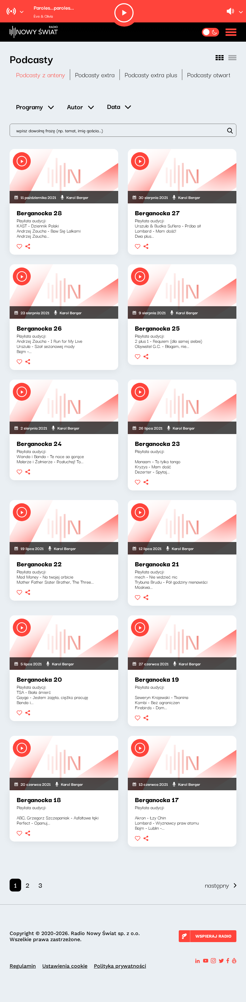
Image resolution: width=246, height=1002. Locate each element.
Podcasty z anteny (40, 74)
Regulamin (23, 966)
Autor (75, 106)
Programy (29, 106)
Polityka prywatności (120, 966)
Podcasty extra (95, 74)
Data (113, 106)
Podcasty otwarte (210, 74)
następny (217, 885)
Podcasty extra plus (151, 74)
